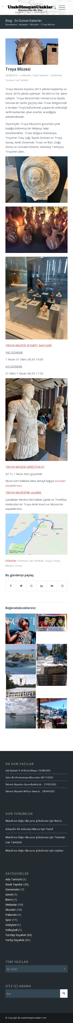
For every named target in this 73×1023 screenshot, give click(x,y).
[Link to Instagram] (62, 586)
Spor (8, 920)
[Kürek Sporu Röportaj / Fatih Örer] (20, 686)
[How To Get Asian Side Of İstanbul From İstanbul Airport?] (20, 713)
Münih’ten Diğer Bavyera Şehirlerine (27, 820)
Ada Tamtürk (13, 879)
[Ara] (53, 7)
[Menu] (62, 7)
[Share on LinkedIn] (42, 586)
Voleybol (10, 925)
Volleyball (11, 930)
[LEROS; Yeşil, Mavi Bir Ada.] (51, 713)
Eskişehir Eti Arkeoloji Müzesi (22, 829)
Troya (48, 560)
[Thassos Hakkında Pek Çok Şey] (20, 659)
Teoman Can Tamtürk (16, 80)
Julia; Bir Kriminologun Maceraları (22, 777)
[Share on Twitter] (21, 586)
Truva (18, 565)
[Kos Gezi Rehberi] (51, 659)
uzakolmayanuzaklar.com (33, 1017)
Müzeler (27, 75)
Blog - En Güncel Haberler (23, 21)
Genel (9, 894)
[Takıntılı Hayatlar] (51, 680)
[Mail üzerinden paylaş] (52, 586)
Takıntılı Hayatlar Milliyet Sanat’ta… (23, 791)
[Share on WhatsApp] (31, 586)
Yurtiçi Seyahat (40, 75)
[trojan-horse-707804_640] (31, 51)
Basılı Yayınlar (14, 884)
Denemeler (12, 889)
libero (9, 899)
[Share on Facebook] (11, 586)
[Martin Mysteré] (51, 623)
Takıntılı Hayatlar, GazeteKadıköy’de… (24, 784)
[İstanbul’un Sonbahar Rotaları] (20, 629)
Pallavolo (11, 914)
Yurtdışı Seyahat (15, 935)
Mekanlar (11, 904)
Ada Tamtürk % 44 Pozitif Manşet (21, 770)
